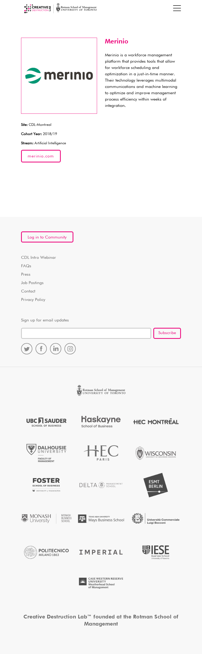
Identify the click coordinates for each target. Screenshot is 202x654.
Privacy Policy (33, 300)
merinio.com (41, 156)
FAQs (26, 266)
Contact (28, 291)
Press (26, 274)
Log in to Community (47, 237)
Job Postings (32, 283)
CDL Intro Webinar (38, 258)
